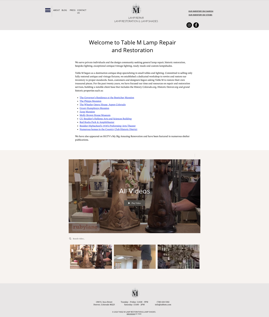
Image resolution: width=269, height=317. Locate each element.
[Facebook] (196, 25)
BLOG (64, 10)
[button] (48, 10)
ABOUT (56, 10)
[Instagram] (189, 25)
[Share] (191, 155)
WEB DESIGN (131, 314)
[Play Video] (91, 256)
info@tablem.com (163, 305)
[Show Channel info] (197, 155)
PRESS (73, 10)
